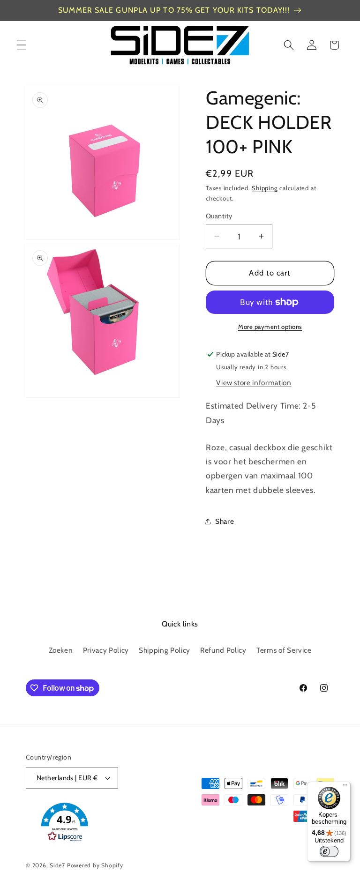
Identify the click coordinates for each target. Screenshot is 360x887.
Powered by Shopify (95, 865)
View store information (254, 382)
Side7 (57, 865)
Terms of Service (284, 650)
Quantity (219, 216)
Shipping (265, 188)
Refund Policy (223, 650)
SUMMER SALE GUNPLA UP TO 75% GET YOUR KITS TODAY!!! (174, 10)
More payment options (270, 326)
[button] (21, 45)
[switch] (329, 851)
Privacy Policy (106, 650)
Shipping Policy (164, 650)
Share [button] (224, 521)
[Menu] (345, 787)
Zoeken (61, 650)
